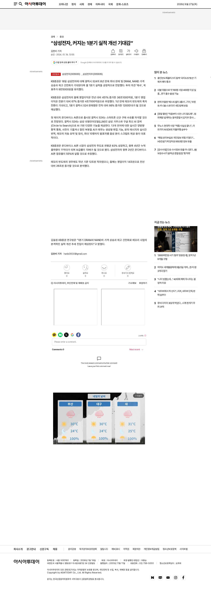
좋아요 (67, 267)
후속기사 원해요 (128, 267)
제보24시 (116, 549)
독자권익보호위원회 (88, 549)
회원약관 (136, 549)
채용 (55, 549)
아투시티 (100, 4)
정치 (73, 4)
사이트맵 (183, 549)
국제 (110, 4)
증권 (62, 36)
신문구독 (44, 549)
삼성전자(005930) (71, 74)
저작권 (126, 549)
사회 (82, 4)
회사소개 (18, 549)
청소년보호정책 (169, 549)
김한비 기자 (56, 51)
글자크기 (128, 54)
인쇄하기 (144, 54)
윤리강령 (72, 549)
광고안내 (31, 549)
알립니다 (104, 549)
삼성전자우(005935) (93, 74)
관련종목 (56, 74)
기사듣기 (136, 54)
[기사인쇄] (144, 51)
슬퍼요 (85, 267)
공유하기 (113, 54)
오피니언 (63, 4)
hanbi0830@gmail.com (75, 253)
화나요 (104, 267)
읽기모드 (120, 54)
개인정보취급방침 (151, 549)
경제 (90, 4)
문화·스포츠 (122, 4)
